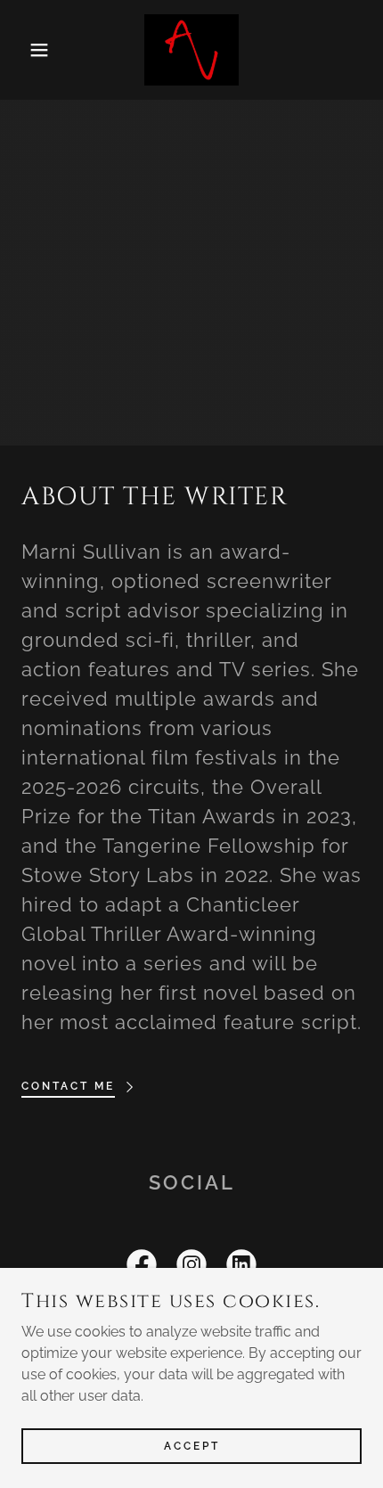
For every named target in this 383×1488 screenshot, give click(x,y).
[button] (29, 50)
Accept (192, 1445)
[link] (192, 50)
